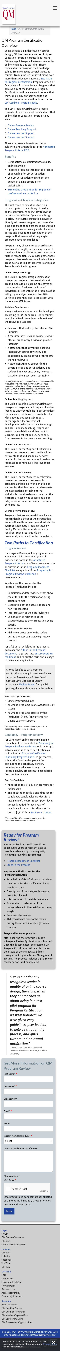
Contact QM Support (12, 1296)
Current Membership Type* (17, 1136)
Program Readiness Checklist (23, 860)
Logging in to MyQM (11, 1282)
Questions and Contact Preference (21, 1148)
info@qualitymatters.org (43, 1335)
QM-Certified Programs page (21, 102)
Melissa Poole (26, 684)
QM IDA (6, 1266)
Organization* (10, 1099)
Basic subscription (40, 812)
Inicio (13, 29)
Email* (7, 1111)
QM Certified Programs (13, 1311)
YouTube (6, 1263)
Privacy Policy (8, 1285)
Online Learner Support (21, 133)
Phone (7, 1123)
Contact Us (7, 1278)
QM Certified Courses (12, 1308)
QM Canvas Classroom (13, 1237)
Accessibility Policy (11, 1292)
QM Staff (6, 1241)
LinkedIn (6, 1256)
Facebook (6, 1259)
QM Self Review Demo (13, 1318)
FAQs (4, 1275)
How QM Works (10, 1304)
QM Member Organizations (15, 1315)
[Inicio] (9, 14)
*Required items (12, 1176)
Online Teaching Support (22, 129)
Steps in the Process (18, 865)
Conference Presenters (13, 1244)
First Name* (9, 1074)
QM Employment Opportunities (17, 1322)
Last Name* (9, 1086)
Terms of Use (8, 1289)
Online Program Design (21, 125)
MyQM (5, 1233)
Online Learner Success (21, 137)
